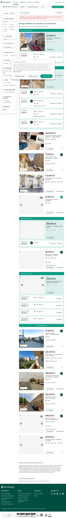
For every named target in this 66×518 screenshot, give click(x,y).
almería (22, 6)
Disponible (7, 100)
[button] (9, 106)
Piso (5, 27)
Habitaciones (8, 68)
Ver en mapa (60, 191)
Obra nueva (30, 2)
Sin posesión (7, 102)
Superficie (7, 60)
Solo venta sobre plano (10, 92)
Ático (12, 24)
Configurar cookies (19, 76)
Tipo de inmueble (9, 18)
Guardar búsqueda (59, 6)
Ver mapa (60, 57)
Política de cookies (17, 71)
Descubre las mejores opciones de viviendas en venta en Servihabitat (34, 481)
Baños (6, 80)
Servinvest (37, 2)
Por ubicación (8, 36)
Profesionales (23, 2)
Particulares (15, 2)
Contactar (50, 49)
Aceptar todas (46, 76)
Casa (6, 24)
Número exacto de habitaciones (11, 75)
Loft (5, 31)
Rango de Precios (9, 52)
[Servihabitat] (4, 2)
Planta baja (11, 27)
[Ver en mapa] (57, 57)
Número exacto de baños (10, 85)
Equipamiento (6, 106)
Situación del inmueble (7, 97)
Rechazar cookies (33, 76)
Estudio (12, 29)
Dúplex (6, 29)
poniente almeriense (33, 6)
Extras (4, 109)
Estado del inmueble (10, 90)
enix (43, 6)
